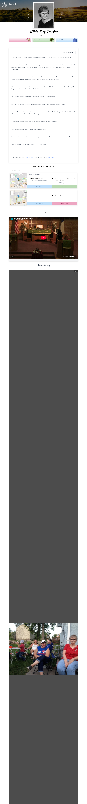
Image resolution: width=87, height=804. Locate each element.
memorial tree (29, 157)
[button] (18, 179)
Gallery (58, 45)
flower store (51, 157)
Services (28, 45)
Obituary (12, 45)
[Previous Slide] (11, 649)
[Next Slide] (75, 649)
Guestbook (74, 45)
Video (43, 45)
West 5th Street (58, 198)
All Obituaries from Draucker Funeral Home (77, 3)
